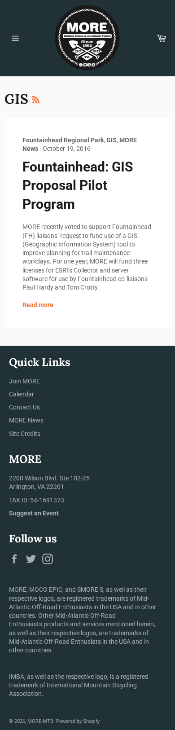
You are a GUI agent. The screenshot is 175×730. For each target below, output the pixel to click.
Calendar (21, 394)
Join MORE (24, 381)
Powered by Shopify (78, 721)
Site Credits (24, 433)
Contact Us (24, 407)
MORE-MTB (40, 721)
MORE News (26, 420)
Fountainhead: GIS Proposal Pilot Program (77, 185)
